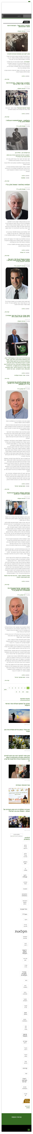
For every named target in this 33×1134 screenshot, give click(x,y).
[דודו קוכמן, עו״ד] (17, 404)
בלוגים (23, 76)
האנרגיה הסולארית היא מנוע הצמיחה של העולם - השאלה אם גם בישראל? (16, 810)
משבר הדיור (25, 1006)
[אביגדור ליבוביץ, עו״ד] (17, 283)
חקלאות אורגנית (25, 937)
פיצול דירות (25, 1048)
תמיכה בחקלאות (24, 1087)
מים (26, 980)
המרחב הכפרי (25, 883)
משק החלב (25, 1013)
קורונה (25, 1068)
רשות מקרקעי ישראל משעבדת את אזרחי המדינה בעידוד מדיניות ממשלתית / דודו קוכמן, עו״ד (19, 589)
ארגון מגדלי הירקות (25, 847)
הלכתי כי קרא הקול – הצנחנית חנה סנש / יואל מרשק (18, 26)
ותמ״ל (25, 914)
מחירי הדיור (25, 966)
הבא (27, 691)
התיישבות (23, 909)
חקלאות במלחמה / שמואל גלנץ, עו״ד (18, 184)
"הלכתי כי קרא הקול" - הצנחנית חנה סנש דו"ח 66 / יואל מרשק (18, 83)
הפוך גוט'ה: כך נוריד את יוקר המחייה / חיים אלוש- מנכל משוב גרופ (18, 316)
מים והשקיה (25, 986)
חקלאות (23, 177)
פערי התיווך (25, 1062)
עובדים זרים (25, 1042)
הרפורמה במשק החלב (25, 902)
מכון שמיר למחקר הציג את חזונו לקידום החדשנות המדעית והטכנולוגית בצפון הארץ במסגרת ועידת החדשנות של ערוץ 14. (17, 758)
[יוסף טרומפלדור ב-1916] (17, 139)
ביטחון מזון (25, 862)
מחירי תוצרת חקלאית (19, 375)
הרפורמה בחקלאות (24, 894)
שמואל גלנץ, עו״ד (20, 126)
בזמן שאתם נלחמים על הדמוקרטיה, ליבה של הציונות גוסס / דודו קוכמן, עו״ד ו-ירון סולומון (18, 383)
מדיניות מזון (25, 959)
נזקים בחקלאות (24, 1020)
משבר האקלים (25, 1000)
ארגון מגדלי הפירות (25, 855)
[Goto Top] (29, 1129)
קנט (26, 1073)
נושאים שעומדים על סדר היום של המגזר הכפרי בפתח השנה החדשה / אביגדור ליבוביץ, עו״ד (18, 260)
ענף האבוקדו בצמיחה (23, 785)
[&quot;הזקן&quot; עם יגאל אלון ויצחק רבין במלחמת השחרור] (17, 97)
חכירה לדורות (25, 925)
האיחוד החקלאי (21, 31)
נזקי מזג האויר (25, 1028)
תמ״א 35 (25, 1094)
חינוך (26, 919)
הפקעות (25, 888)
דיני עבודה (22, 252)
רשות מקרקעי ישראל (20, 486)
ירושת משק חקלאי (24, 951)
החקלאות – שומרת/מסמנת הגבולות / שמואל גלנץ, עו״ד (18, 121)
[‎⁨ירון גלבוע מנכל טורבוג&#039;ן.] (17, 507)
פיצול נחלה (25, 1055)
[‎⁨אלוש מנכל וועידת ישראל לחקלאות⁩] (17, 339)
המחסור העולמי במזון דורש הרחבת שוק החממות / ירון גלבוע (18, 493)
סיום (5, 689)
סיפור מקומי (25, 1035)
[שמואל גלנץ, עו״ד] (17, 205)
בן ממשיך (25, 869)
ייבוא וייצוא (25, 944)
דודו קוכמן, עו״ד (21, 388)
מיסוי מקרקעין (25, 993)
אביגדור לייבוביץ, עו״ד (19, 266)
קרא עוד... (6, 79)
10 (23, 691)
